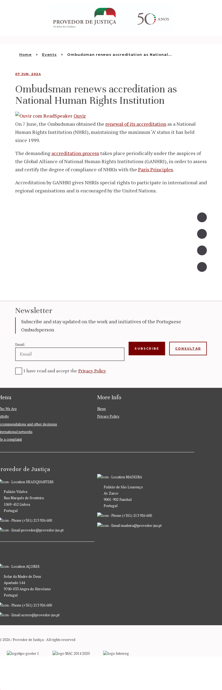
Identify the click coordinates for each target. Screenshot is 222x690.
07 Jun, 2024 (28, 74)
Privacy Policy (92, 371)
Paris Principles (155, 169)
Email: (20, 344)
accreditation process (75, 153)
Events (49, 54)
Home (25, 54)
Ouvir (80, 115)
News (101, 408)
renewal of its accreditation (135, 124)
